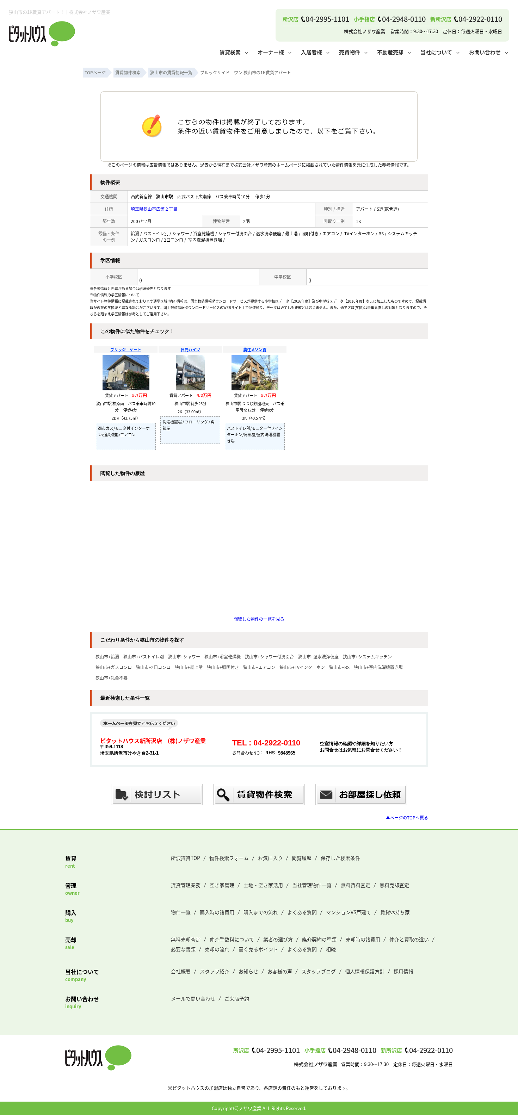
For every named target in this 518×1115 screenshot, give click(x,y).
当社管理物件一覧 (312, 885)
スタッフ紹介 (214, 971)
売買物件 (349, 52)
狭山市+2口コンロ (153, 667)
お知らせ (248, 971)
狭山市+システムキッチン (367, 656)
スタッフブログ (318, 971)
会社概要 (181, 971)
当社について (436, 52)
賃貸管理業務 (186, 885)
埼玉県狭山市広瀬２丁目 (154, 209)
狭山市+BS (339, 667)
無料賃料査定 (355, 885)
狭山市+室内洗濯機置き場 (378, 667)
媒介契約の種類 (319, 939)
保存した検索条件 (340, 858)
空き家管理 (222, 885)
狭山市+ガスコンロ (113, 667)
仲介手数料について (232, 939)
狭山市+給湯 (107, 656)
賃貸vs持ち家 (395, 912)
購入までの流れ (260, 912)
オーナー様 (271, 52)
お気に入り (270, 858)
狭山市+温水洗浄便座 (318, 656)
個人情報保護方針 (364, 971)
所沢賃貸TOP (185, 858)
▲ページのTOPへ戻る (407, 817)
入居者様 (311, 52)
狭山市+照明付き (223, 667)
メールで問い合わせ (193, 998)
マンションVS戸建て (348, 912)
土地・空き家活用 (263, 885)
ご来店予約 (236, 998)
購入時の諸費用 (217, 912)
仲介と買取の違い (409, 939)
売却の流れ (217, 949)
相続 (331, 949)
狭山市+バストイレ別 (143, 656)
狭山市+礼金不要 (111, 678)
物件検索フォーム (229, 858)
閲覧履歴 (302, 858)
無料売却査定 (394, 885)
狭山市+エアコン (259, 667)
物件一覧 (181, 912)
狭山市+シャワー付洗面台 (269, 656)
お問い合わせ (485, 52)
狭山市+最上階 (189, 667)
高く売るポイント (258, 949)
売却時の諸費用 (363, 939)
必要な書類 (183, 949)
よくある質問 (302, 912)
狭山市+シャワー (184, 656)
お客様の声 (279, 971)
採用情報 (403, 971)
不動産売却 (390, 52)
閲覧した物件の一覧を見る (259, 619)
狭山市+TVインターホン (302, 667)
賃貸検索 (230, 52)
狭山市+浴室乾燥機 (222, 656)
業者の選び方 (278, 939)
